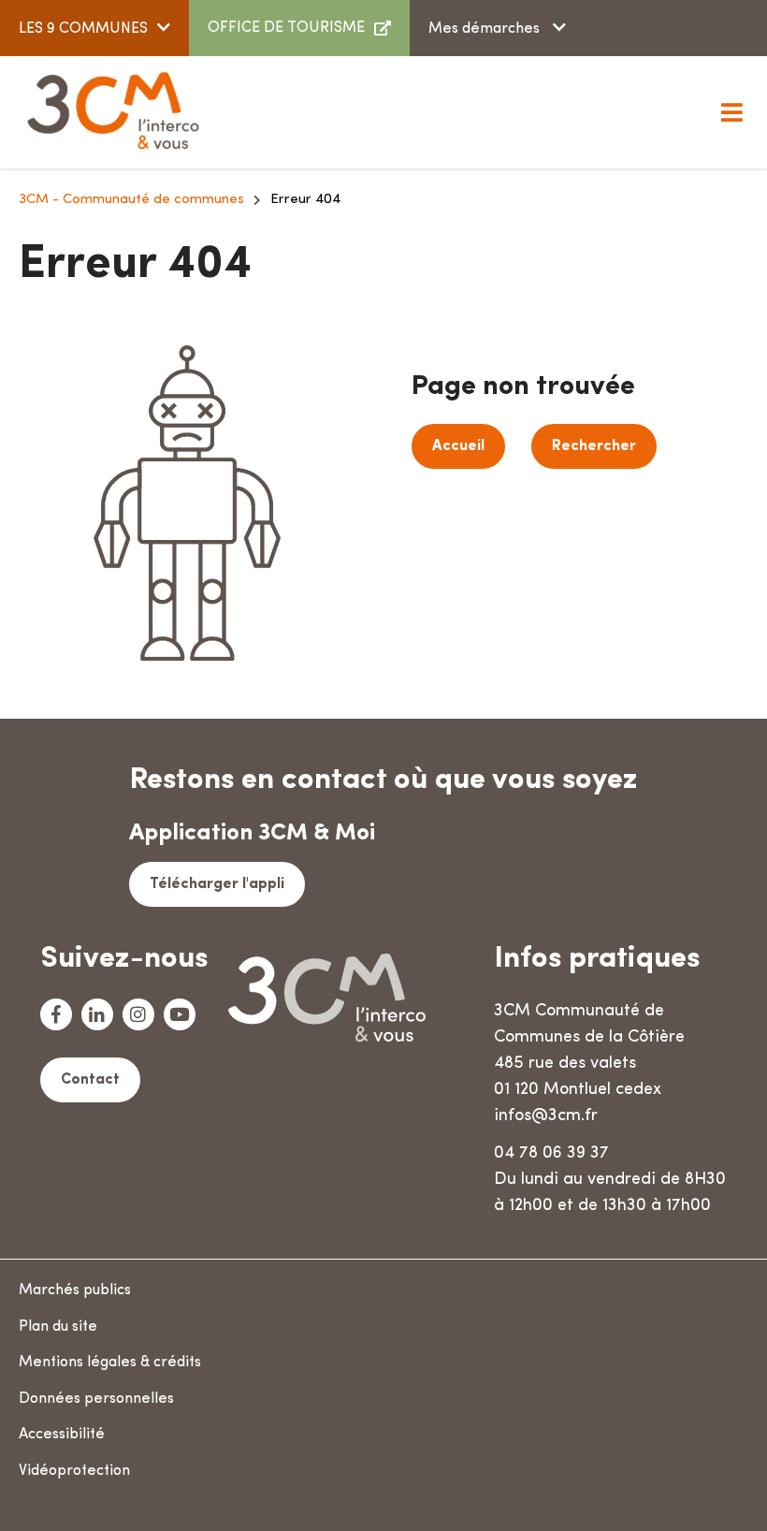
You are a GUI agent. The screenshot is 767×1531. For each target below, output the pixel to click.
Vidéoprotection (74, 1471)
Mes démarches (485, 29)
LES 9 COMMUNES (83, 29)
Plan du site (58, 1327)
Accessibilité (62, 1434)
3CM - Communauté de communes (131, 200)
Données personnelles (96, 1399)
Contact (90, 1079)
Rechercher (594, 446)
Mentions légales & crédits (110, 1362)
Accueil (458, 446)
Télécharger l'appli (217, 884)
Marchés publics (75, 1290)
